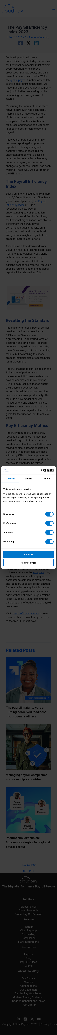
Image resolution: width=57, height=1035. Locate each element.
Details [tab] (28, 478)
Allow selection (28, 562)
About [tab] (47, 478)
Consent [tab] (10, 478)
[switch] (49, 523)
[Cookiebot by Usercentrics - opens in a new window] (41, 470)
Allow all (28, 554)
